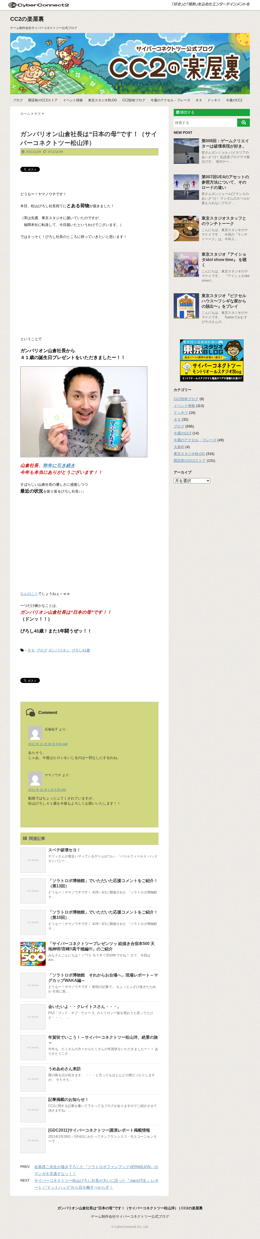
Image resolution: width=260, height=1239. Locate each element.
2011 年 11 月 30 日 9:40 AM (48, 744)
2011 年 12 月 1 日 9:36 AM (47, 790)
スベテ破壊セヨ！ (64, 850)
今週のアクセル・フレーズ (170, 100)
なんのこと (29, 594)
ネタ (199, 100)
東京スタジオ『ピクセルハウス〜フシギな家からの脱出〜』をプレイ (224, 301)
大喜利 (179, 447)
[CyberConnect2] (38, 5)
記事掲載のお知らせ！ (68, 1099)
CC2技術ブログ (133, 100)
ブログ (18, 100)
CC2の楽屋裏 (27, 19)
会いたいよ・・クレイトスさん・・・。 (84, 1006)
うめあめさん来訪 (64, 1069)
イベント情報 (73, 100)
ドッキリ (214, 100)
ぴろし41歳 (81, 650)
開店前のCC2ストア (43, 100)
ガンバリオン (59, 650)
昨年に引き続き (59, 465)
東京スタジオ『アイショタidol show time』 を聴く (224, 259)
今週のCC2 (234, 100)
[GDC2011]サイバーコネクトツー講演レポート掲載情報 (99, 1130)
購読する (186, 112)
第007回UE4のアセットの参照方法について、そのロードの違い (225, 182)
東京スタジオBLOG (102, 100)
